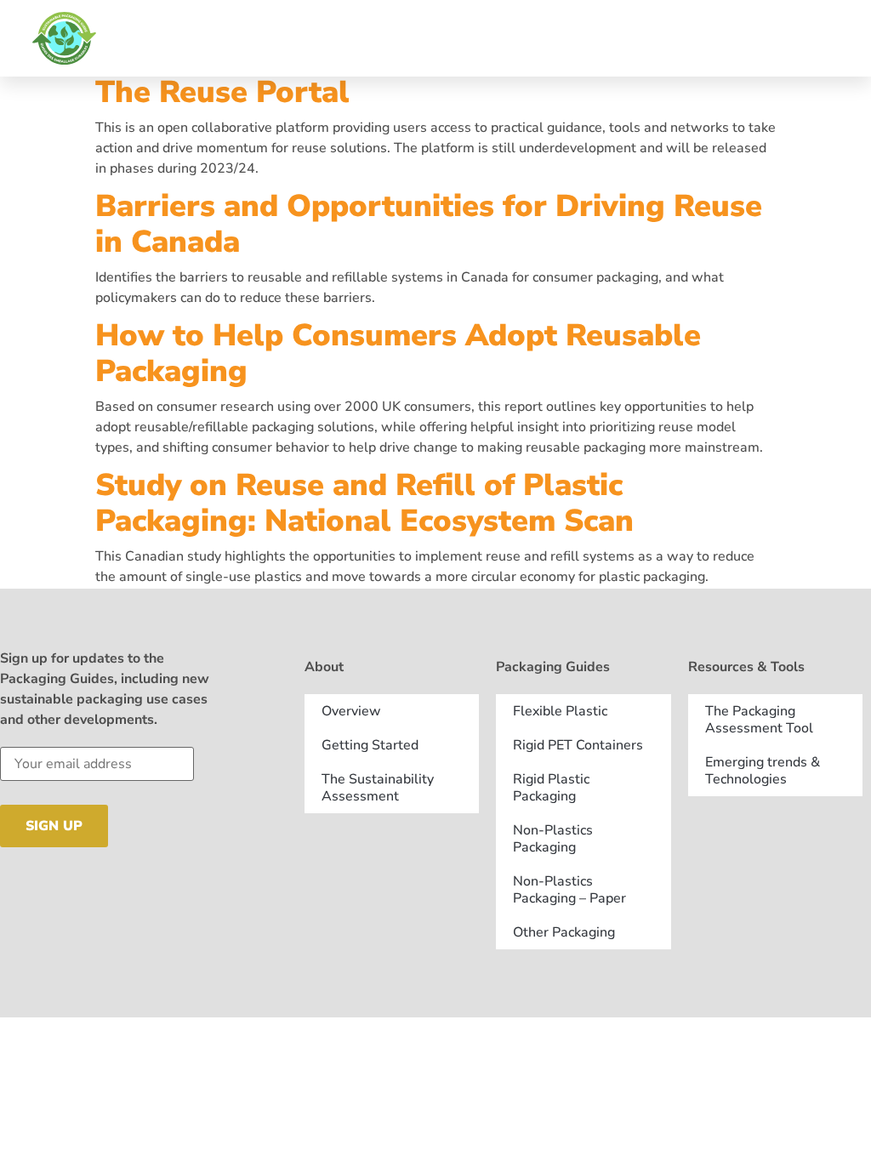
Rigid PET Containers (578, 745)
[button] (847, 38)
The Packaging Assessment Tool (759, 720)
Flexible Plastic (560, 711)
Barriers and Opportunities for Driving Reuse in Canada (428, 224)
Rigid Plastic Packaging (551, 788)
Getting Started (370, 745)
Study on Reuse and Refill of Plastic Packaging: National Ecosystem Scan (364, 503)
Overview (351, 711)
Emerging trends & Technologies (762, 771)
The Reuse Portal (222, 92)
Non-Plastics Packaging (553, 839)
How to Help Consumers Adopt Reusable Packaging (398, 353)
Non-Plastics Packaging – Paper (569, 890)
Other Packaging (564, 932)
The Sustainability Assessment (378, 788)
